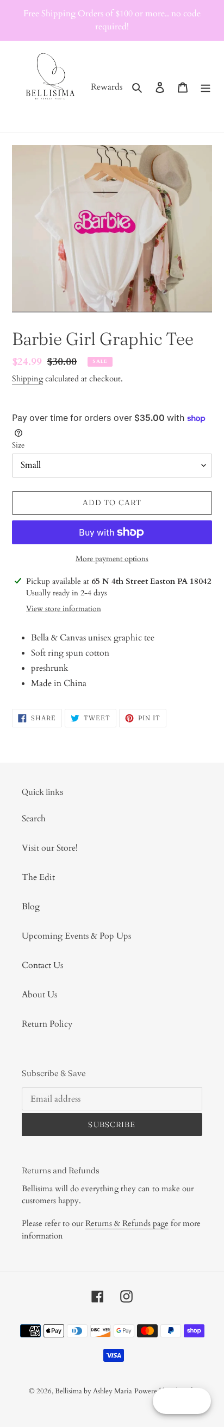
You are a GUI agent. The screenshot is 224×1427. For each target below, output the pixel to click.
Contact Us (42, 965)
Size (18, 445)
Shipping (27, 378)
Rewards (106, 87)
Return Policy (47, 1024)
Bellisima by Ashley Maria (93, 1391)
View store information (63, 609)
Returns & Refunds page (127, 1223)
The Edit (38, 877)
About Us (39, 995)
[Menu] (205, 87)
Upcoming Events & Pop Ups (76, 936)
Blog (31, 907)
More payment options (112, 559)
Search (34, 819)
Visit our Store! (50, 848)
